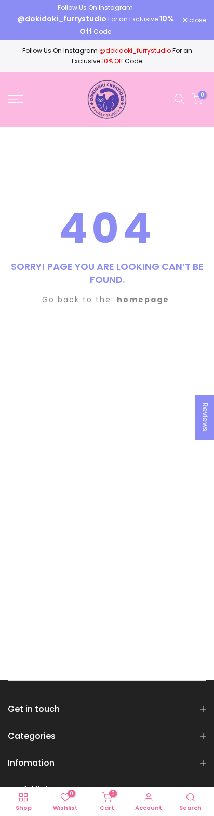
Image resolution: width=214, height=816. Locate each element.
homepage (143, 299)
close (197, 20)
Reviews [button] (205, 417)
